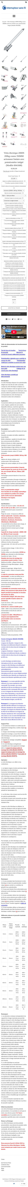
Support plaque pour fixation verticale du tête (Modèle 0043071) (14, 211)
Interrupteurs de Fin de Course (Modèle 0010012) (14, 288)
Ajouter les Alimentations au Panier (13, 218)
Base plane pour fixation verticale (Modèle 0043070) (14, 208)
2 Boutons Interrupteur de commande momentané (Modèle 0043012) (14, 269)
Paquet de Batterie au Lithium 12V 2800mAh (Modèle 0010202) (14, 231)
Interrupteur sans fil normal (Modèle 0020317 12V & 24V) (14, 244)
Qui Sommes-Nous (6, 1162)
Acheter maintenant (14, 314)
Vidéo (2, 1170)
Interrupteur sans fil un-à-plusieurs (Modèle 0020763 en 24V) (14, 247)
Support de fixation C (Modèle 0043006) (14, 207)
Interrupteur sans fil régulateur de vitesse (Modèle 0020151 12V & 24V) (14, 257)
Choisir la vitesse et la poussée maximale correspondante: (13, 186)
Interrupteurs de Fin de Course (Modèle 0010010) (14, 285)
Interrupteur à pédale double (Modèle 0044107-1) (14, 274)
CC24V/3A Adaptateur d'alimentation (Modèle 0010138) (14, 221)
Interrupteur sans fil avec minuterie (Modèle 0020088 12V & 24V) (14, 254)
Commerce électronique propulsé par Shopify (14, 1181)
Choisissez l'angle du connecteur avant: (13, 198)
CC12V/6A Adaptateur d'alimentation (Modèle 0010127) (14, 224)
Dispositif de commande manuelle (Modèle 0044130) (14, 280)
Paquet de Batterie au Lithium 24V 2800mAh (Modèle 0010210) (14, 237)
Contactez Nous (5, 1164)
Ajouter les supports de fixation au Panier (13, 203)
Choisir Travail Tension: (13, 176)
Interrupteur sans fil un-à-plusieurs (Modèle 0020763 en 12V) (14, 250)
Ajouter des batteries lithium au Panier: (13, 228)
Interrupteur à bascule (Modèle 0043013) (14, 264)
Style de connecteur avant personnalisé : (13, 193)
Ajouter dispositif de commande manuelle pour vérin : (13, 278)
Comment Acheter (5, 1166)
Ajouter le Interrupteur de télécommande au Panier (13, 241)
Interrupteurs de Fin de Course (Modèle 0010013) (14, 290)
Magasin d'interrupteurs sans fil (18, 1179)
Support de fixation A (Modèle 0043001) (14, 205)
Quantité (14, 299)
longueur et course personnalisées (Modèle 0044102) (14, 296)
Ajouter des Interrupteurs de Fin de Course (13, 283)
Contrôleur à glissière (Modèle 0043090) (14, 183)
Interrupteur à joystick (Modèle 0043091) (14, 266)
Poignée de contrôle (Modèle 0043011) (14, 263)
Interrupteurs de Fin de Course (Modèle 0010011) (14, 286)
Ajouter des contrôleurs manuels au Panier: (13, 261)
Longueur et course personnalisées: (13, 293)
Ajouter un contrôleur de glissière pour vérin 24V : (13, 181)
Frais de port (6, 171)
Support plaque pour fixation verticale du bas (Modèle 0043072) (14, 214)
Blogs (2, 1168)
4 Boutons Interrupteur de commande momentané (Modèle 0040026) (14, 272)
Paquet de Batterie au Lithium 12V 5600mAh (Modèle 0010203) (14, 234)
